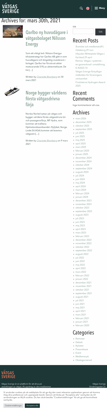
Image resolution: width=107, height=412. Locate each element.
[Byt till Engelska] (87, 8)
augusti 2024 (82, 172)
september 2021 (84, 293)
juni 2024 (80, 179)
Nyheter (80, 346)
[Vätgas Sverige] (10, 8)
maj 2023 (80, 226)
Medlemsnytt (82, 357)
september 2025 (84, 129)
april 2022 (81, 268)
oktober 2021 (82, 290)
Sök (74, 27)
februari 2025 (82, 151)
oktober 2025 (82, 126)
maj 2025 (80, 140)
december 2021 (84, 283)
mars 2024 (81, 190)
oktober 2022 (82, 247)
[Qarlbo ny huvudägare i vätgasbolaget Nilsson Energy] (13, 31)
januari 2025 (82, 154)
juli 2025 (80, 133)
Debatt (79, 342)
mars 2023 (81, 233)
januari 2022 (82, 279)
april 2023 (81, 229)
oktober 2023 (82, 208)
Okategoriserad (84, 360)
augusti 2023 (82, 215)
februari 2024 (82, 194)
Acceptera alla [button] (32, 406)
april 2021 (81, 311)
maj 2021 (80, 308)
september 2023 (84, 211)
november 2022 (84, 243)
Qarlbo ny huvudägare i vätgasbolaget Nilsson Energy (47, 38)
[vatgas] (8, 374)
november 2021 (84, 286)
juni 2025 (80, 136)
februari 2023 (82, 236)
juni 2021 (80, 304)
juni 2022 (80, 261)
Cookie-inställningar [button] (13, 406)
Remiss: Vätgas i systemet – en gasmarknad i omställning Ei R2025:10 (90, 64)
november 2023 (84, 204)
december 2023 (84, 201)
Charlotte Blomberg (47, 77)
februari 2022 (82, 276)
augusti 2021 (82, 297)
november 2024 (84, 162)
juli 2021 (80, 301)
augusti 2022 (82, 254)
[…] (31, 70)
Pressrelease (82, 349)
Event (78, 353)
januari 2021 (82, 322)
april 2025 (81, 144)
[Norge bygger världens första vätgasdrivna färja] (13, 91)
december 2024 (84, 158)
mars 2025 (81, 147)
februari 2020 (82, 326)
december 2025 (84, 122)
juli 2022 (80, 258)
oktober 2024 (82, 165)
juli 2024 (80, 176)
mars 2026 (81, 119)
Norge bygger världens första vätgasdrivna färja (46, 99)
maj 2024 (80, 183)
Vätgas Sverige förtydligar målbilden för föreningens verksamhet (89, 75)
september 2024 (84, 169)
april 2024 (81, 186)
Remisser (80, 339)
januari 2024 (82, 197)
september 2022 (84, 251)
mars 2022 (81, 272)
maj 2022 (80, 265)
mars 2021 (81, 315)
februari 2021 (82, 318)
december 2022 (84, 240)
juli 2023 (80, 218)
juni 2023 (80, 222)
